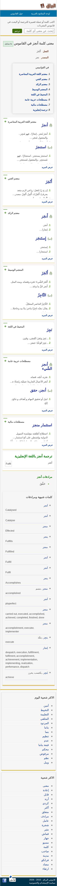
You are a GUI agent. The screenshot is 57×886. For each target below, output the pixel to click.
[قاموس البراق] (48, 6)
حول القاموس (16, 13)
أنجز (46, 505)
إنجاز (45, 648)
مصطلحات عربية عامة (36, 99)
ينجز (45, 536)
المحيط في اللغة (39, 94)
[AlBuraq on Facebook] (4, 881)
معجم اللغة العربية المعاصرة (33, 74)
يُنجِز (45, 673)
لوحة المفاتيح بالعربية (40, 13)
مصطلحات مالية (39, 104)
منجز (45, 526)
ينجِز (45, 637)
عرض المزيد (47, 167)
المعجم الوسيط (39, 89)
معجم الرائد (41, 84)
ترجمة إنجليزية (40, 110)
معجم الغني (41, 79)
